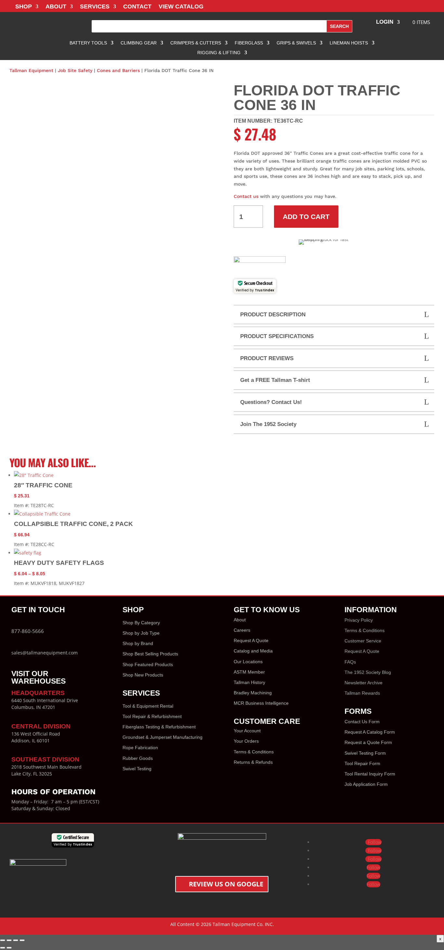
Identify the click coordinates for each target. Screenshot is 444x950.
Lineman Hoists (349, 43)
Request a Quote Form (368, 742)
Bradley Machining (253, 692)
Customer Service (363, 640)
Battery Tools (88, 43)
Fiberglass (249, 43)
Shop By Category (141, 622)
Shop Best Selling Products (150, 653)
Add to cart (306, 216)
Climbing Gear (139, 43)
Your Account (247, 730)
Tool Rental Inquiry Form (370, 773)
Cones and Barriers (118, 70)
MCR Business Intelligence (261, 703)
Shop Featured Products (148, 664)
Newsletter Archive (364, 682)
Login (384, 22)
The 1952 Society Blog (368, 672)
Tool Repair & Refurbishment (152, 716)
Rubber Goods (138, 758)
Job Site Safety (75, 70)
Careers (242, 630)
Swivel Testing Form (365, 753)
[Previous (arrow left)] (2, 948)
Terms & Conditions (254, 751)
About (56, 7)
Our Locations (248, 661)
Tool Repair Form (362, 763)
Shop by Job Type (141, 633)
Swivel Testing (137, 768)
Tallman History (249, 682)
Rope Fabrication (140, 747)
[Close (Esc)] (22, 940)
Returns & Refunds (253, 762)
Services (95, 7)
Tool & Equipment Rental (148, 706)
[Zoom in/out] (2, 940)
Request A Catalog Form (370, 732)
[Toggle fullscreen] (9, 940)
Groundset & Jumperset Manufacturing (162, 737)
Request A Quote (251, 640)
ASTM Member (249, 672)
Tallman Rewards (362, 693)
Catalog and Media (253, 650)
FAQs (350, 661)
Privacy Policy (359, 620)
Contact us (246, 196)
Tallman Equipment (31, 70)
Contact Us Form (362, 721)
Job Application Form (366, 784)
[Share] (15, 940)
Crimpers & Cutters (195, 43)
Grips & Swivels (296, 43)
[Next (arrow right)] (9, 948)
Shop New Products (143, 674)
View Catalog (181, 7)
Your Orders (246, 741)
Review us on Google (226, 884)
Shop (23, 7)
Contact (137, 7)
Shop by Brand (138, 643)
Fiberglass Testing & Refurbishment (159, 726)
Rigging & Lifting (219, 52)
